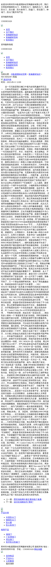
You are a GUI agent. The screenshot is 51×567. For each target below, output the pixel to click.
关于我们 (10, 32)
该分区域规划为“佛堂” (23, 502)
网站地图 (38, 549)
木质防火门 (11, 517)
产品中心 (10, 558)
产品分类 (5, 513)
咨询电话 (10, 556)
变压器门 (10, 539)
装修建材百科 (12, 37)
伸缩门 (9, 534)
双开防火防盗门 (13, 542)
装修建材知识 (12, 35)
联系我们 (10, 40)
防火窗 (9, 522)
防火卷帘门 (11, 525)
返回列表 (7, 79)
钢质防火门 (11, 520)
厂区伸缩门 (11, 537)
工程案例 (10, 561)
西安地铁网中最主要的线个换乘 (28, 499)
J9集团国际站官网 (18, 74)
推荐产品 (5, 530)
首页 (8, 29)
